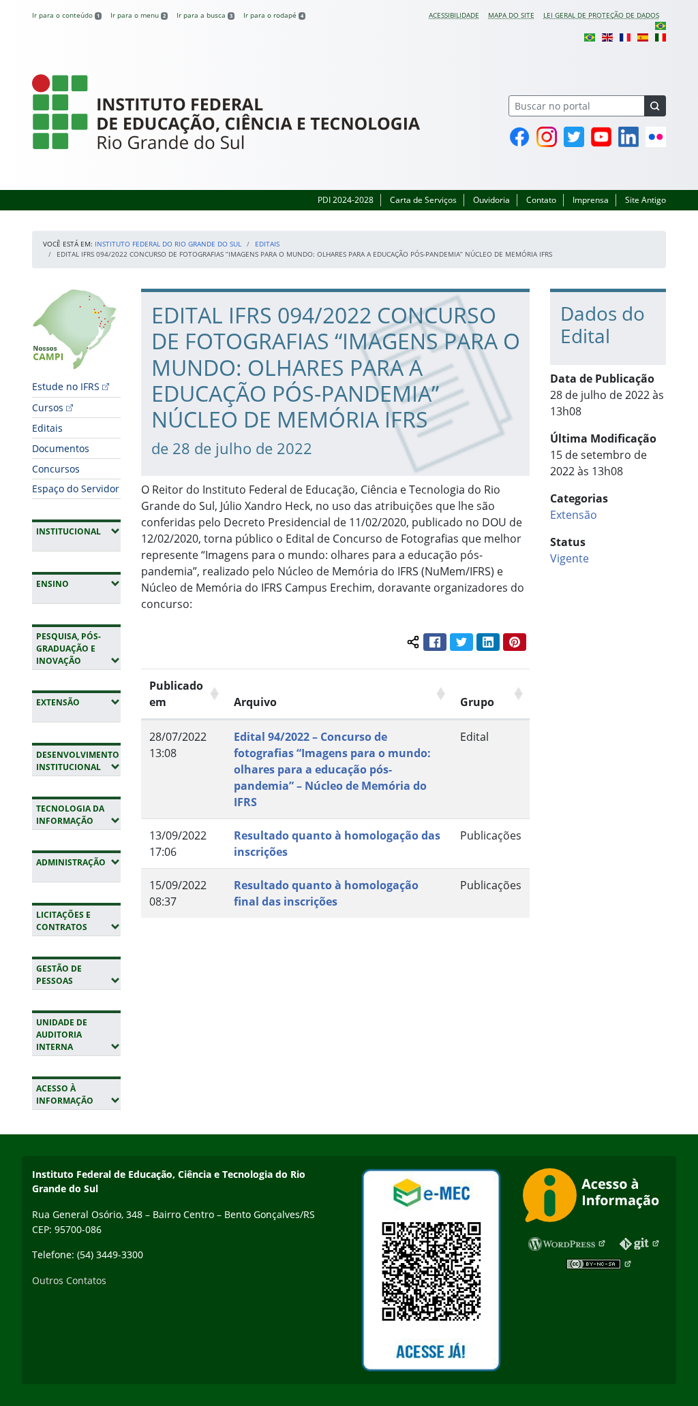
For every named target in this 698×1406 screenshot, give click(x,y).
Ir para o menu (138, 15)
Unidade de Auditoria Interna (78, 1035)
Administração (78, 862)
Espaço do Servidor (75, 488)
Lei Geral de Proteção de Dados (601, 15)
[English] (607, 36)
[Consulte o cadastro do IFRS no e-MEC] (430, 1270)
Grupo (477, 701)
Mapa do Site (511, 15)
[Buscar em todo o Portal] (655, 105)
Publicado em (176, 693)
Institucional (78, 531)
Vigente (569, 558)
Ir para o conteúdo (66, 15)
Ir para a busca (204, 15)
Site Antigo (645, 200)
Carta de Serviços (423, 200)
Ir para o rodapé (273, 15)
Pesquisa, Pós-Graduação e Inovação (78, 648)
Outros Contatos (69, 1280)
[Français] (625, 36)
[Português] (660, 25)
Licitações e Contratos (78, 921)
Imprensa (591, 200)
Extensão (78, 702)
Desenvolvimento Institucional (78, 761)
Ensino (78, 583)
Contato (541, 200)
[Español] (642, 36)
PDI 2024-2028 (346, 200)
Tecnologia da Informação (78, 815)
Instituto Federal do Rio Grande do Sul (168, 244)
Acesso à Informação (78, 1094)
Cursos (47, 407)
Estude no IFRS (66, 386)
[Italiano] (660, 36)
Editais (267, 244)
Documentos (60, 448)
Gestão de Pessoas (78, 975)
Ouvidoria (491, 200)
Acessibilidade (454, 15)
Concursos (56, 468)
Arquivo (255, 701)
